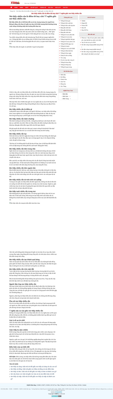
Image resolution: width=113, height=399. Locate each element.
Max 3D (84, 27)
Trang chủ (12, 11)
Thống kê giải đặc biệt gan (68, 39)
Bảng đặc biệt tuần (66, 27)
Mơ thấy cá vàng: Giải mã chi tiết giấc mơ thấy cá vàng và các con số (34, 366)
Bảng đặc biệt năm (66, 32)
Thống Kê (63, 385)
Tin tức (65, 7)
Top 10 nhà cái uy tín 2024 (89, 42)
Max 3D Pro (85, 30)
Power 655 (84, 25)
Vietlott (58, 7)
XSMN (21, 7)
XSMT (26, 7)
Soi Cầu (69, 385)
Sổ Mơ (80, 385)
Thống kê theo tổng (66, 62)
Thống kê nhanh (65, 46)
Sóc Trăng (63, 86)
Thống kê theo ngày (66, 53)
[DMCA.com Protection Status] (56, 396)
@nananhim (58, 392)
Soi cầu (50, 7)
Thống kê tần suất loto (67, 23)
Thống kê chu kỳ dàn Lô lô (68, 41)
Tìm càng (63, 57)
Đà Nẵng (63, 77)
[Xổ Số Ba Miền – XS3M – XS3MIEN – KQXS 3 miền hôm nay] (15, 4)
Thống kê (43, 7)
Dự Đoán (74, 385)
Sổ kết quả (34, 7)
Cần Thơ (63, 81)
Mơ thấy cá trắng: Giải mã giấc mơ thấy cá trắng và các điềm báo (32, 369)
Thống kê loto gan (65, 21)
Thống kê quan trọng (66, 67)
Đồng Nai (63, 84)
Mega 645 (84, 23)
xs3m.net (62, 393)
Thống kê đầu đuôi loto (67, 51)
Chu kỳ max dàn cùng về (67, 60)
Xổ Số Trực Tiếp (55, 385)
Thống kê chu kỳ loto (66, 37)
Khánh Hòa (64, 79)
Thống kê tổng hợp (66, 64)
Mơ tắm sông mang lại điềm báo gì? (91, 49)
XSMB (16, 7)
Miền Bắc (63, 74)
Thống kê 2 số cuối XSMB (68, 48)
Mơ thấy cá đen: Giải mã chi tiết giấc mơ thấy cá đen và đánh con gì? (34, 371)
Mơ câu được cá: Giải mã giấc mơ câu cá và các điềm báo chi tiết (32, 374)
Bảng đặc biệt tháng (66, 30)
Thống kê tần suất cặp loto (68, 25)
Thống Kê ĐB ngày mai (67, 44)
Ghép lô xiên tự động (66, 55)
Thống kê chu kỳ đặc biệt (67, 34)
